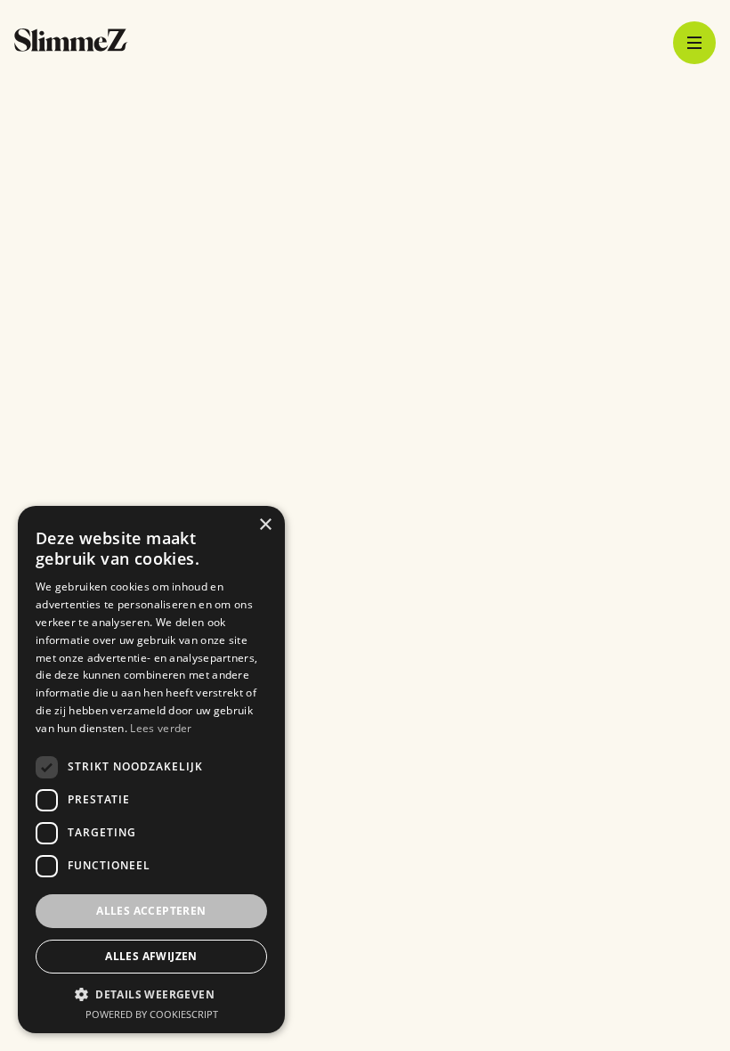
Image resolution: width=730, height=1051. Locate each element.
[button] (151, 994)
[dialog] (151, 769)
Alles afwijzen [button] (151, 956)
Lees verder (160, 728)
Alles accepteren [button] (151, 910)
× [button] (265, 525)
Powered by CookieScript (151, 1014)
